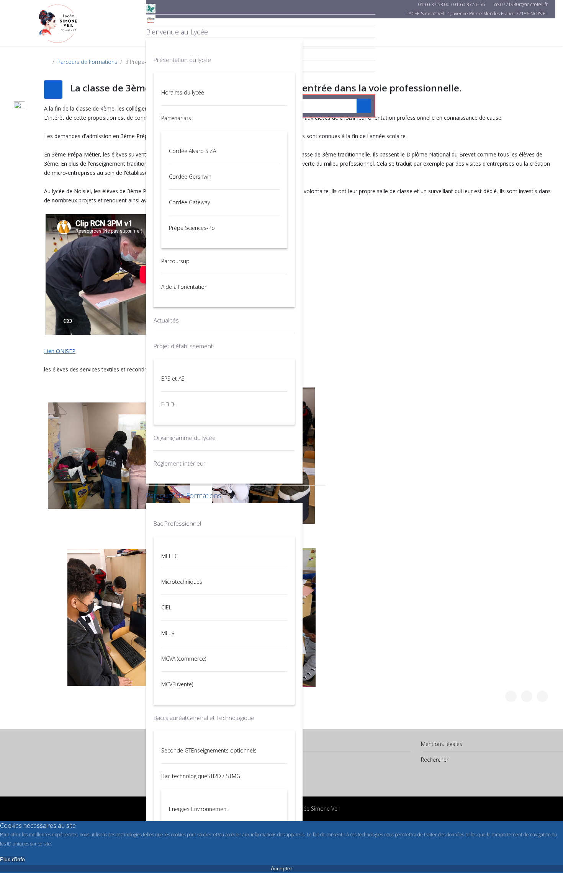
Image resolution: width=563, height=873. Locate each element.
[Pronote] (260, 8)
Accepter (281, 868)
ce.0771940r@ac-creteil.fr (521, 4)
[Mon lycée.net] (260, 20)
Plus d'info (12, 859)
